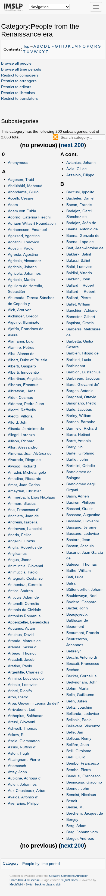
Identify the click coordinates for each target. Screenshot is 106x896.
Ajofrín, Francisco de (25, 329)
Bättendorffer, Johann (85, 589)
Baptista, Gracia (80, 323)
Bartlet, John (77, 459)
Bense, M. (75, 807)
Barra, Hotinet (78, 434)
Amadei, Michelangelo (27, 472)
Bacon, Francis (79, 205)
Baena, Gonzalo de (82, 235)
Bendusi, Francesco (83, 776)
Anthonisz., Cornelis (25, 584)
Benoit (71, 801)
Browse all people (16, 63)
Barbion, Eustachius (83, 372)
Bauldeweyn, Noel (81, 595)
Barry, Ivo (74, 447)
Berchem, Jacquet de (84, 813)
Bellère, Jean (77, 744)
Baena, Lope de (80, 242)
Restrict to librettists (18, 93)
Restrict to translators (19, 98)
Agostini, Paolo (20, 248)
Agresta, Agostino (23, 254)
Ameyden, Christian (25, 491)
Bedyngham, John (82, 682)
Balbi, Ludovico (79, 266)
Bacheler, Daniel (80, 198)
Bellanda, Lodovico (82, 713)
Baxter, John (77, 608)
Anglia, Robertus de (25, 547)
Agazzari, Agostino (24, 236)
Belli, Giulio (75, 757)
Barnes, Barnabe (80, 422)
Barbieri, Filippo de (82, 353)
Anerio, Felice (20, 535)
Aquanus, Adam (21, 628)
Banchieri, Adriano (82, 310)
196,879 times (68, 880)
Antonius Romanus (24, 616)
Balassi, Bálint (78, 260)
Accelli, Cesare (20, 198)
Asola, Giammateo (24, 741)
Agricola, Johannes (24, 273)
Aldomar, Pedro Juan (26, 403)
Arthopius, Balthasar (25, 716)
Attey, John (17, 772)
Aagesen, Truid (21, 179)
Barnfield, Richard (81, 428)
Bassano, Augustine (83, 515)
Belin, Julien (76, 701)
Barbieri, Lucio (78, 359)
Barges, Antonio (79, 391)
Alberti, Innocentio (23, 372)
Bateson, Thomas (81, 564)
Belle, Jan (74, 732)
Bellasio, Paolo (79, 720)
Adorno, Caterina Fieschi (29, 217)
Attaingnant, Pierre (24, 759)
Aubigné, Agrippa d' (24, 778)
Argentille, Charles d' (25, 672)
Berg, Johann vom (82, 832)
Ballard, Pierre (78, 298)
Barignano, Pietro (81, 403)
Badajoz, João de (81, 223)
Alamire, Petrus (21, 347)
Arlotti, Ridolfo (20, 691)
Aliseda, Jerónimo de (26, 428)
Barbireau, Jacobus (83, 378)
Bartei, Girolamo (80, 453)
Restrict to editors (16, 87)
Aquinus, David (21, 634)
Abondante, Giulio (23, 192)
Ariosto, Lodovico (23, 684)
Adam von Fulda (22, 211)
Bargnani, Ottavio (81, 397)
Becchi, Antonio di (81, 657)
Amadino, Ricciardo (24, 478)
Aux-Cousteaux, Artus (26, 790)
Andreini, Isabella (23, 522)
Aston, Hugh (18, 753)
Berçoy (72, 819)
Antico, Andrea (20, 591)
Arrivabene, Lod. (22, 709)
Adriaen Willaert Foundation (32, 223)
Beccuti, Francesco (82, 663)
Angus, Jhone (20, 559)
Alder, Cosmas (20, 397)
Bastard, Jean (78, 539)
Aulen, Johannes (22, 784)
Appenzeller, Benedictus (28, 622)
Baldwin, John (78, 279)
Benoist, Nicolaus (81, 794)
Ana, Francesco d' (23, 509)
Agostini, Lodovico (23, 242)
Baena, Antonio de (82, 229)
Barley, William (78, 415)
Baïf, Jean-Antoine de (85, 248)
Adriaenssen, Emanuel (27, 229)
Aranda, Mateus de (24, 641)
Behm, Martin (77, 688)
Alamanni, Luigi (21, 341)
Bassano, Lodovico (82, 533)
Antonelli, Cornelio (23, 603)
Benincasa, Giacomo (84, 782)
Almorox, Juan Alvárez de (30, 453)
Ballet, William (78, 304)
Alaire (13, 335)
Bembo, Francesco (82, 763)
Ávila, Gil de (76, 169)
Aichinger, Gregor (23, 316)
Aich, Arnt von (20, 310)
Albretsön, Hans (21, 391)
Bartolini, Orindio (80, 465)
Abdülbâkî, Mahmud (25, 186)
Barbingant (75, 366)
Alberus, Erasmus (23, 385)
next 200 (72, 145)
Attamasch (17, 766)
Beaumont (75, 626)
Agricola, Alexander (24, 260)
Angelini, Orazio (21, 541)
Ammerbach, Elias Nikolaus (31, 497)
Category (10, 863)
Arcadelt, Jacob (21, 659)
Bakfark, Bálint (78, 254)
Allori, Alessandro (23, 447)
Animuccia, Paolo (23, 572)
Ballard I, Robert (80, 285)
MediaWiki (16, 884)
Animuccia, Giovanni (25, 566)
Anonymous (18, 162)
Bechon (72, 670)
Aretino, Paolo (20, 666)
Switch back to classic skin (43, 884)
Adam (13, 205)
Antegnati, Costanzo (25, 578)
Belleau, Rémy (78, 738)
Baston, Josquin (80, 546)
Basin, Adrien (77, 496)
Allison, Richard (21, 441)
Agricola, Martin (21, 279)
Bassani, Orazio (79, 508)
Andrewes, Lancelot (25, 528)
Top (26, 46)
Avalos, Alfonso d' (23, 797)
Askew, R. (16, 734)
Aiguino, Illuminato (23, 322)
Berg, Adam (76, 826)
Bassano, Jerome (81, 527)
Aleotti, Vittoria (20, 416)
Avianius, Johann (81, 162)
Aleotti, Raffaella (22, 410)
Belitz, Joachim (79, 707)
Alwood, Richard (22, 466)
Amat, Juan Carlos (24, 485)
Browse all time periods (21, 69)
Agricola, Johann (22, 267)
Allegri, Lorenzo (21, 435)
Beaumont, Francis (82, 632)
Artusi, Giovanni (21, 722)
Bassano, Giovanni (82, 521)
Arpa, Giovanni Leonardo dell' (33, 703)
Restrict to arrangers (18, 81)
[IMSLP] (14, 7)
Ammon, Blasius (22, 503)
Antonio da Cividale (24, 610)
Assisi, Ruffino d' (22, 747)
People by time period (41, 863)
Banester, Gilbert (80, 316)
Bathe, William (78, 570)
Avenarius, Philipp (23, 803)
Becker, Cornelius (81, 676)
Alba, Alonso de (21, 353)
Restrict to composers (20, 75)
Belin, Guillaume (80, 694)
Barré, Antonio (78, 441)
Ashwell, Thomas (22, 728)
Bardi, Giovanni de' (82, 384)
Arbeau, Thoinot (22, 653)
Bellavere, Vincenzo (83, 726)
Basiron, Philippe (80, 502)
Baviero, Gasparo (81, 602)
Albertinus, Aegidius (25, 378)
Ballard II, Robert (80, 291)
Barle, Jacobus (79, 409)
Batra (71, 583)
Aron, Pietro (18, 697)
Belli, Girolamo (78, 751)
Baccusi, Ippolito (80, 192)
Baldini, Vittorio (79, 273)
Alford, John (18, 422)
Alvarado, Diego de (24, 459)
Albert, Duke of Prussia (27, 360)
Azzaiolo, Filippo (80, 175)
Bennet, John (77, 788)
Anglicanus (17, 553)
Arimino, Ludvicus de (26, 678)
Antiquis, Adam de (23, 597)
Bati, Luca (74, 577)
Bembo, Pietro (78, 770)
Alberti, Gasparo (22, 366)
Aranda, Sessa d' (22, 647)
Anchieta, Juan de (23, 516)
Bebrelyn (74, 651)
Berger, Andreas (80, 838)
